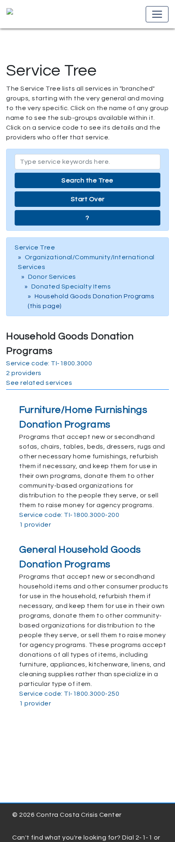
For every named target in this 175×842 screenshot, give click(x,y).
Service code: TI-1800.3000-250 (69, 693)
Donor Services (52, 276)
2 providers (24, 373)
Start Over (88, 199)
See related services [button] (39, 383)
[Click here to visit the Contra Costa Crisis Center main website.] (33, 14)
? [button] (87, 218)
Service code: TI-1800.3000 (49, 363)
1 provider (35, 524)
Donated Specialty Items (71, 286)
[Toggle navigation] (157, 14)
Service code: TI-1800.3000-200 (69, 515)
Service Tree (35, 247)
